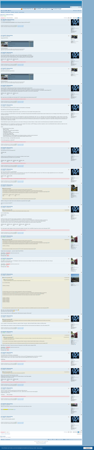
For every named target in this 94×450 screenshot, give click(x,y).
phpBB (38, 441)
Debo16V (4, 53)
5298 (74, 27)
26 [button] (73, 17)
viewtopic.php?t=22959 (21, 25)
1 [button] (71, 17)
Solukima (72, 191)
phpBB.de (45, 442)
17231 (74, 244)
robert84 (72, 282)
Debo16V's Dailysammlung (6, 14)
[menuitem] (7, 10)
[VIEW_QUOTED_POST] (11, 239)
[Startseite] (14, 2)
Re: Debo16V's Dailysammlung (7, 19)
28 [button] (76, 17)
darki (3, 36)
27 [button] (75, 17)
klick (14, 409)
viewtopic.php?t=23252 (20, 26)
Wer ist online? (3, 436)
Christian (72, 242)
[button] (68, 18)
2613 (74, 284)
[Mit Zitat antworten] (68, 20)
